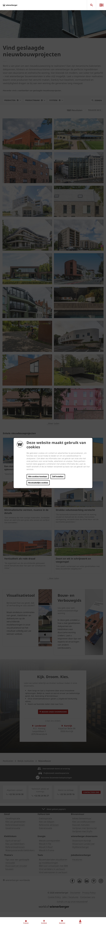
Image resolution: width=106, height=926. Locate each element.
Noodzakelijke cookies (38, 483)
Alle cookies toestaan (37, 476)
